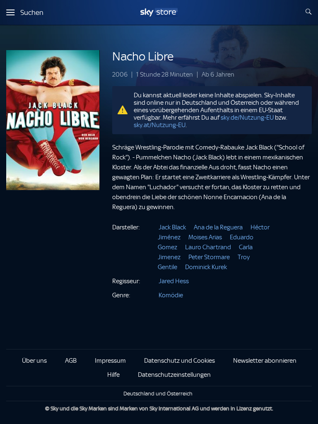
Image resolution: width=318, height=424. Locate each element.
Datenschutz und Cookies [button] (179, 360)
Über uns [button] (34, 360)
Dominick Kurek (206, 267)
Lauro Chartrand (208, 247)
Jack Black (172, 227)
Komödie (171, 295)
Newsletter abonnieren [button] (264, 360)
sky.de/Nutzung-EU (247, 117)
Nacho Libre (142, 56)
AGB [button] (71, 360)
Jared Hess (174, 281)
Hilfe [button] (113, 374)
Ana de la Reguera (218, 227)
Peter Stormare (209, 257)
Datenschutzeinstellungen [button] (174, 374)
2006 (120, 75)
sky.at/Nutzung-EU (160, 125)
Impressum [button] (110, 360)
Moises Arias (205, 237)
